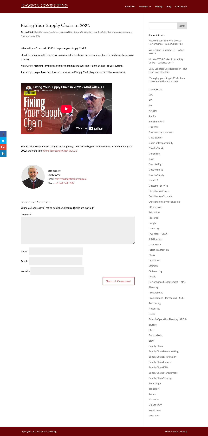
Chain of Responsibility (161, 142)
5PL (151, 105)
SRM (151, 340)
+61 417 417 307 (64, 183)
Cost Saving (155, 164)
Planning (153, 287)
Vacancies (154, 399)
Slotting (153, 324)
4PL (151, 100)
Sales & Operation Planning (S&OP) (168, 319)
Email (24, 261)
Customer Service (58, 31)
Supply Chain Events (160, 362)
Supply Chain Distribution (162, 356)
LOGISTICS (105, 31)
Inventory (154, 228)
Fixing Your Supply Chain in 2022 (60, 150)
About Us (130, 6)
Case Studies (156, 137)
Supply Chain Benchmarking (164, 351)
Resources (154, 308)
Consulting (154, 153)
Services (143, 6)
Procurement (156, 292)
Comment (27, 214)
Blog (168, 6)
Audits (152, 116)
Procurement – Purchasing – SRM (166, 297)
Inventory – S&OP (158, 233)
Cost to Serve (41, 31)
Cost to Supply (156, 174)
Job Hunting (155, 239)
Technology (155, 383)
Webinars (154, 415)
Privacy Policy (171, 431)
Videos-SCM (34, 36)
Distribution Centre (159, 190)
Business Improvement (161, 132)
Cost (151, 158)
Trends (152, 394)
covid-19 (153, 180)
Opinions (153, 265)
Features (153, 217)
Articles (153, 110)
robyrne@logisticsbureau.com (70, 178)
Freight (95, 31)
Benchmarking (156, 121)
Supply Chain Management (163, 372)
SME (151, 329)
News (152, 255)
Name (25, 251)
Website (25, 271)
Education (154, 212)
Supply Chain (156, 345)
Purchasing (155, 303)
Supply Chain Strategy (161, 378)
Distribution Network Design (164, 201)
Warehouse (155, 410)
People (152, 276)
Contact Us (181, 6)
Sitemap (183, 431)
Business (153, 126)
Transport (154, 388)
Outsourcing (118, 31)
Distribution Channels (79, 31)
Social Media (155, 335)
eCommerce (155, 207)
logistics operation (159, 249)
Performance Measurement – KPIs (167, 281)
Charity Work (156, 148)
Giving (158, 6)
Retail (152, 313)
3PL (151, 94)
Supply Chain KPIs (158, 367)
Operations (155, 260)
